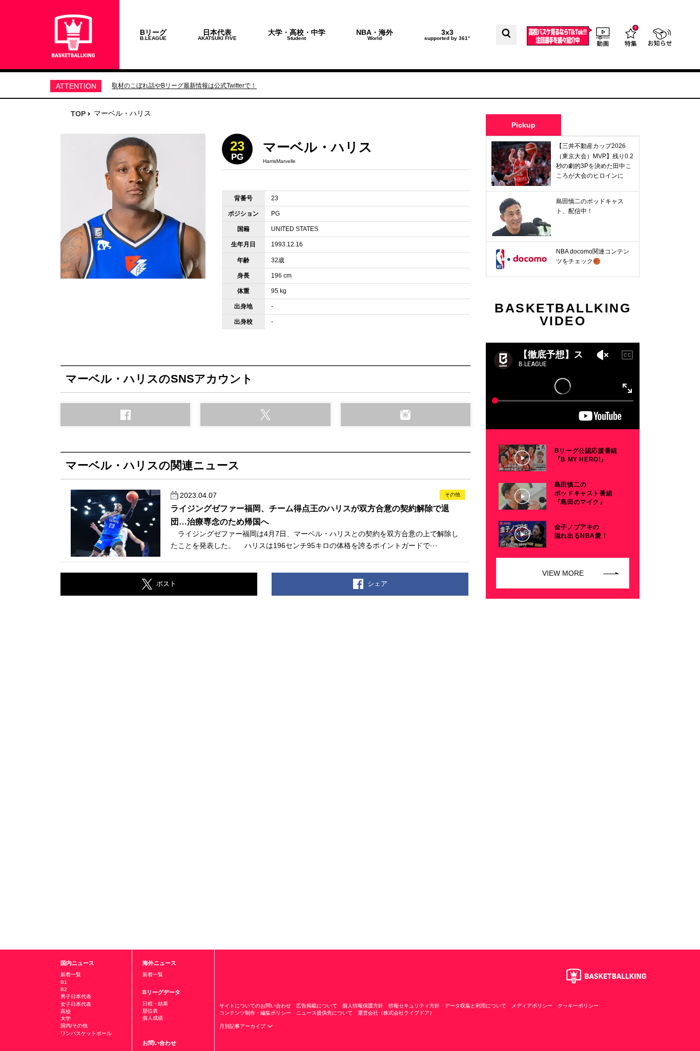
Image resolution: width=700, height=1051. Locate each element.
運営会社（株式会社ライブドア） (396, 1013)
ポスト (166, 583)
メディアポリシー (531, 1005)
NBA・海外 (374, 34)
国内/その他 (74, 1025)
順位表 (150, 1011)
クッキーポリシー (578, 1005)
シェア (377, 583)
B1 (63, 982)
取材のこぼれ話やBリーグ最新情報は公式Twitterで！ (184, 85)
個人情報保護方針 (362, 1005)
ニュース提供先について (324, 1013)
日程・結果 (155, 1003)
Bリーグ (153, 34)
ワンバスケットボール (86, 1033)
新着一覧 (70, 974)
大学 (65, 1018)
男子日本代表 (75, 996)
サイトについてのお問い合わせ (255, 1005)
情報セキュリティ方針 (414, 1005)
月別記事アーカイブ (243, 1026)
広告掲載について (316, 1005)
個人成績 (152, 1018)
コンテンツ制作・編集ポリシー (255, 1013)
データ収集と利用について (475, 1005)
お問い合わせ (159, 1043)
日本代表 (217, 34)
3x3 (447, 34)
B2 (63, 989)
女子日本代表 (75, 1004)
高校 (65, 1011)
